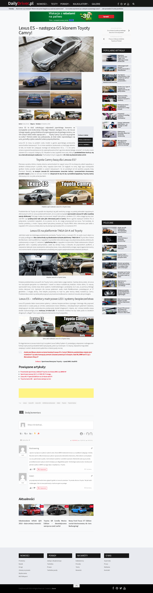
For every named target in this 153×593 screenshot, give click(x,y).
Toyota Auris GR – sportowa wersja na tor (36, 379)
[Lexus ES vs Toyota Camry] (34, 119)
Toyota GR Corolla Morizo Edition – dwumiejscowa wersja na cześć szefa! (55, 523)
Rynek (21, 564)
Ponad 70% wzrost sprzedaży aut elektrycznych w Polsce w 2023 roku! (124, 310)
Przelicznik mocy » (85, 140)
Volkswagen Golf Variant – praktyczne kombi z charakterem (124, 68)
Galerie (96, 3)
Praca (106, 564)
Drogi (21, 567)
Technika (50, 564)
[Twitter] (125, 4)
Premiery (22, 561)
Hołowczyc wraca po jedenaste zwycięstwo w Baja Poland (123, 107)
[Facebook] (118, 4)
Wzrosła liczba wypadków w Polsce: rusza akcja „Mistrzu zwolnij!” (123, 143)
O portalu (107, 561)
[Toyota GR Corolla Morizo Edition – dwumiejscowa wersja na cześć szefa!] (56, 510)
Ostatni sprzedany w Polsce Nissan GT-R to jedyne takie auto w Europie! (124, 265)
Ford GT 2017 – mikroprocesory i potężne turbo (123, 255)
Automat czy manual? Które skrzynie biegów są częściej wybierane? (40, 9)
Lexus (25, 403)
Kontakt (107, 570)
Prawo (49, 567)
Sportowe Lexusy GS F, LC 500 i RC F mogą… (36, 374)
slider (58, 403)
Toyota (64, 403)
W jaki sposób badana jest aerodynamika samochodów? (122, 230)
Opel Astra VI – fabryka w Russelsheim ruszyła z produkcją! (124, 283)
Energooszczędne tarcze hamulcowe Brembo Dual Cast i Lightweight (123, 292)
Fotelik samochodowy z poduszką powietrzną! (123, 239)
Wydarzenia (23, 573)
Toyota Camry (72, 403)
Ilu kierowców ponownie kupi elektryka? (122, 247)
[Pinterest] (121, 4)
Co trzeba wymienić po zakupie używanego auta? (83, 9)
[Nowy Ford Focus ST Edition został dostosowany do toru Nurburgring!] (81, 510)
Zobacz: (56, 361)
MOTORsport (23, 576)
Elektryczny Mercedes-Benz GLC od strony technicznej (124, 134)
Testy (54, 3)
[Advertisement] (57, 393)
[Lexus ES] (34, 89)
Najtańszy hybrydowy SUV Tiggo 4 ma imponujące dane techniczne (123, 58)
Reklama (107, 567)
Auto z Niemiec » (84, 144)
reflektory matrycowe (49, 403)
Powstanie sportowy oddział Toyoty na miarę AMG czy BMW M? (43, 372)
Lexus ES (31, 403)
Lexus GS (38, 403)
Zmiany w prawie (24, 570)
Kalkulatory (80, 3)
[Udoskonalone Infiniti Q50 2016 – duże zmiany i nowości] (31, 510)
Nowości (42, 3)
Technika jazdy (52, 570)
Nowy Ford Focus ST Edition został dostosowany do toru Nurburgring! (80, 523)
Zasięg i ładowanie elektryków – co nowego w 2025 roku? (123, 125)
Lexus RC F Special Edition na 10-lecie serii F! (36, 376)
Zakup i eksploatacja (54, 561)
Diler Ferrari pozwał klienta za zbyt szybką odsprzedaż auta (124, 301)
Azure (54, 588)
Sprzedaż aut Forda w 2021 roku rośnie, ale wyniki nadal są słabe (124, 274)
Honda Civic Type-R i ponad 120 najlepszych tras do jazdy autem (124, 89)
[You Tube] (128, 4)
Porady (64, 3)
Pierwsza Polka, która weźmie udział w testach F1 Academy (124, 98)
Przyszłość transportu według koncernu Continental (123, 116)
